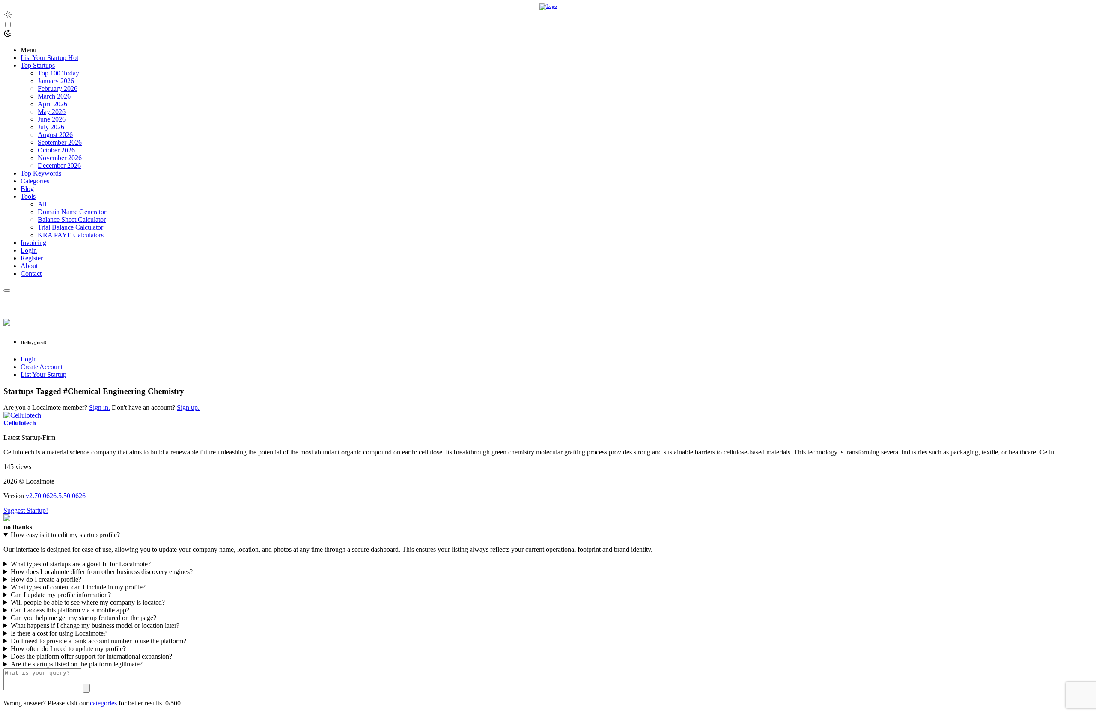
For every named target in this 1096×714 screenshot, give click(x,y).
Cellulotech (19, 423)
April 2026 (52, 104)
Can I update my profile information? (61, 594)
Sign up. (188, 407)
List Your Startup (43, 374)
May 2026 (52, 111)
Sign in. (99, 407)
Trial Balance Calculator (70, 227)
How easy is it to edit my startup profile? (65, 534)
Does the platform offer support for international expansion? (91, 656)
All (42, 204)
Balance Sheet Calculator (72, 219)
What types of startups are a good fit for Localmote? (81, 564)
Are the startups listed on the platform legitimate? (77, 664)
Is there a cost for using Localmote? (59, 633)
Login (29, 359)
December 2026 (59, 165)
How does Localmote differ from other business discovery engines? (102, 571)
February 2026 (57, 88)
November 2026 (60, 157)
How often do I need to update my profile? (68, 648)
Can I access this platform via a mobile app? (70, 610)
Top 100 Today (58, 73)
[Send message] (86, 688)
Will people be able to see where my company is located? (88, 602)
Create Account (42, 366)
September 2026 (60, 142)
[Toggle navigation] (6, 290)
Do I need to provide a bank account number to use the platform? (98, 641)
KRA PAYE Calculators (71, 235)
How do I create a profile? (46, 579)
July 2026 (51, 127)
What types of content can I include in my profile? (78, 587)
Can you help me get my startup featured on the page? (83, 617)
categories (103, 703)
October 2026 (56, 150)
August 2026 (55, 134)
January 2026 (56, 80)
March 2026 (54, 96)
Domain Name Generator (72, 211)
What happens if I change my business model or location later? (95, 625)
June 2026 (52, 119)
